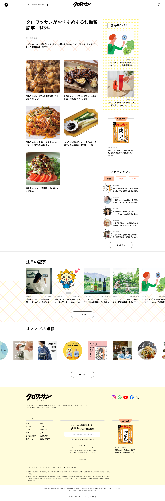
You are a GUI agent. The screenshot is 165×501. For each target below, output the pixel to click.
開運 (27, 433)
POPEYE (56, 488)
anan (45, 488)
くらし (42, 426)
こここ (119, 488)
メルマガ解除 (82, 459)
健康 (27, 423)
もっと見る (121, 245)
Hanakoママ (101, 488)
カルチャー (43, 429)
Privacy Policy (92, 490)
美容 (41, 423)
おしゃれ (29, 426)
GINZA (72, 488)
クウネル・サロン (111, 488)
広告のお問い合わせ (58, 468)
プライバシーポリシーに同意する (83, 439)
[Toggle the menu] (6, 5)
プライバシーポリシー (89, 450)
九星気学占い (44, 436)
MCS (69, 490)
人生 (41, 433)
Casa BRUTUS (64, 488)
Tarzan (90, 488)
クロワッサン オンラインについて (35, 468)
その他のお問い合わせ (72, 468)
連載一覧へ (82, 374)
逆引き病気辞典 (45, 439)
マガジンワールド (76, 490)
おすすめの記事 (31, 436)
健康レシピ (29, 439)
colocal (95, 488)
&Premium (84, 488)
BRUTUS (50, 488)
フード (28, 429)
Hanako (77, 488)
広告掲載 (84, 490)
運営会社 (48, 468)
